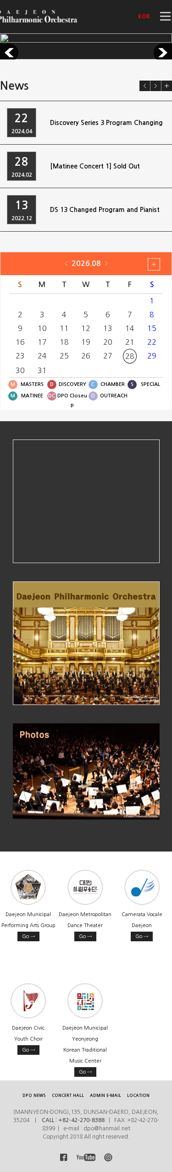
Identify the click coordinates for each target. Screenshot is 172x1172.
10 (42, 328)
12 (85, 328)
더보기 (166, 86)
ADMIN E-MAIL (105, 1095)
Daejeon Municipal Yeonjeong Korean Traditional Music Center (85, 1050)
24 (42, 355)
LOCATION (138, 1095)
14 (129, 328)
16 (20, 342)
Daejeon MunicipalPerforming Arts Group (28, 925)
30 (20, 370)
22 (151, 342)
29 (151, 355)
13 (107, 328)
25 (64, 355)
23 (20, 355)
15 (151, 328)
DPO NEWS (34, 1095)
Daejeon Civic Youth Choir (28, 1039)
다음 (155, 86)
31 (42, 370)
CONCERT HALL (68, 1095)
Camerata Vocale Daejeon (142, 925)
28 (129, 356)
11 (64, 328)
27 (107, 355)
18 (64, 342)
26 (85, 355)
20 (107, 342)
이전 (144, 86)
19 (85, 342)
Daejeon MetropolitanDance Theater (85, 925)
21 (129, 342)
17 (42, 342)
